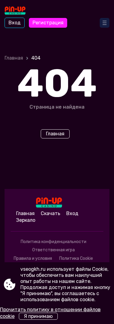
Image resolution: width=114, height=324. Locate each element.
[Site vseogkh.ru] (21, 11)
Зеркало (25, 220)
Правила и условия (33, 258)
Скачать (50, 213)
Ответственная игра (53, 250)
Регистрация (48, 23)
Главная (14, 58)
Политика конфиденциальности (53, 241)
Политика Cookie (76, 258)
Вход (15, 23)
